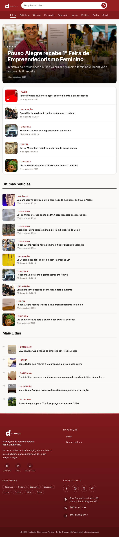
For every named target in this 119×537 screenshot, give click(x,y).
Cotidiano (8, 487)
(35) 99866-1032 (79, 515)
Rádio (28, 492)
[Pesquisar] (103, 5)
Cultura (21, 487)
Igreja (6, 492)
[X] (84, 488)
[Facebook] (66, 488)
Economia (34, 487)
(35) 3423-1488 (78, 507)
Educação (48, 487)
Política (18, 492)
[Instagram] (75, 488)
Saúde (39, 492)
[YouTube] (92, 488)
